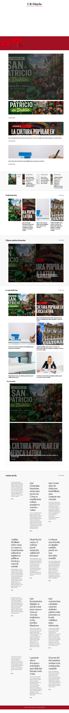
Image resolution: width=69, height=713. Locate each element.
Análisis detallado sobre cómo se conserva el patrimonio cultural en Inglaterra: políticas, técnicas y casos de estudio (58, 183)
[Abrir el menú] (5, 43)
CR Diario (34, 4)
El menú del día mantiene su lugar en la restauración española (54, 663)
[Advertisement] (34, 22)
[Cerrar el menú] (16, 40)
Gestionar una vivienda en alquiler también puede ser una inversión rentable (49, 376)
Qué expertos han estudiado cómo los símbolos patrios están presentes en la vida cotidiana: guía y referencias (54, 612)
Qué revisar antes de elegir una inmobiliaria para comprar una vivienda (26, 161)
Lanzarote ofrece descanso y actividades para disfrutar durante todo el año (36, 665)
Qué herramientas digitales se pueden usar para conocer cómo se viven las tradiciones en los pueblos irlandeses (36, 612)
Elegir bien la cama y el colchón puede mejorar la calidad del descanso (20, 376)
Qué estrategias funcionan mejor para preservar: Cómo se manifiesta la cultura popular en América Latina (35, 138)
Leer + (12, 498)
